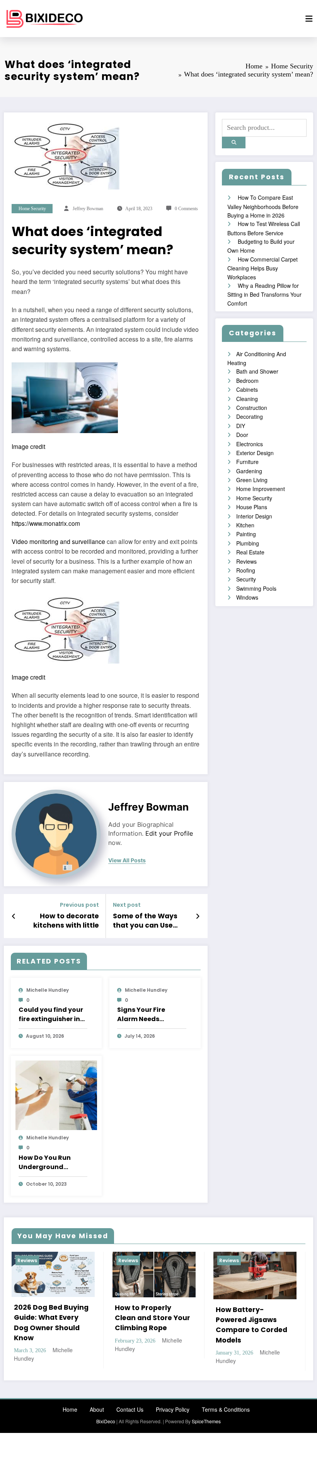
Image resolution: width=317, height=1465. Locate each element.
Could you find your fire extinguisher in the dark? (51, 1014)
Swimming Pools (256, 588)
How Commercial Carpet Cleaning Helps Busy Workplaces (262, 268)
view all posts (127, 860)
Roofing (245, 570)
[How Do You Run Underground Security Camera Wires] (56, 1094)
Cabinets (247, 389)
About (97, 1409)
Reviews (246, 561)
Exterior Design (255, 453)
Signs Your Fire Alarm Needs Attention (141, 1014)
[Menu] (309, 18)
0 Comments (186, 208)
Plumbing (247, 543)
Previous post (79, 905)
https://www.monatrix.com (46, 523)
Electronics (249, 444)
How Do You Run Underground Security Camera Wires (47, 1162)
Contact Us (129, 1409)
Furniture (247, 462)
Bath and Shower (257, 371)
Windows (247, 597)
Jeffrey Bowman (88, 208)
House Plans (251, 507)
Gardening (249, 471)
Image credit (28, 446)
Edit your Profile (169, 833)
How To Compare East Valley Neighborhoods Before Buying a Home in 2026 (262, 206)
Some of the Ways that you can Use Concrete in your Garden (145, 921)
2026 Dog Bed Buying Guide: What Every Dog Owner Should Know (51, 1323)
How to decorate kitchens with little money (66, 921)
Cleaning (247, 399)
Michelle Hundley (47, 990)
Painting (246, 534)
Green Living (252, 480)
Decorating (249, 416)
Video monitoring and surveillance (58, 541)
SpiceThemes (206, 1421)
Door (242, 434)
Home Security (32, 208)
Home (70, 1409)
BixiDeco (105, 1421)
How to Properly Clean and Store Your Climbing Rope (152, 1318)
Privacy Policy (172, 1409)
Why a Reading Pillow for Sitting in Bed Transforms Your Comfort (264, 294)
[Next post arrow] (198, 916)
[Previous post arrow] (14, 916)
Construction (251, 407)
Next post (127, 905)
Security (246, 579)
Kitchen (245, 525)
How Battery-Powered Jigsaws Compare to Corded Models (251, 1325)
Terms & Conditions (226, 1409)
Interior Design (254, 516)
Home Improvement (260, 489)
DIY (240, 426)
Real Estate (250, 552)
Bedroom (247, 380)
